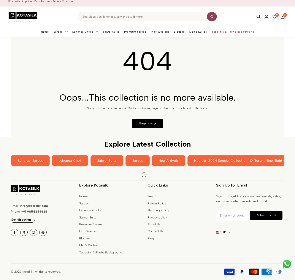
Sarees (84, 203)
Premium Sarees (90, 224)
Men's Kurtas (88, 245)
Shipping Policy (158, 210)
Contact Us (155, 231)
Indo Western (88, 231)
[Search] (212, 16)
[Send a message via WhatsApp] (287, 264)
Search (152, 196)
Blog (151, 238)
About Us (154, 224)
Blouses (84, 238)
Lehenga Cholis (90, 210)
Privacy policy (157, 217)
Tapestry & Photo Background (100, 252)
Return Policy (157, 203)
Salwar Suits (87, 217)
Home (83, 196)
